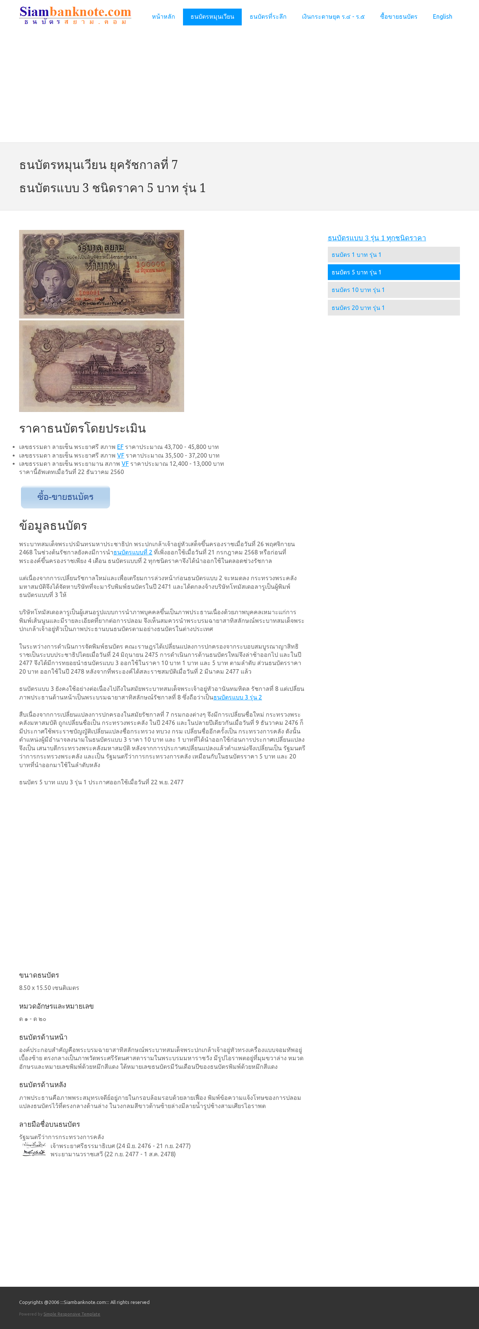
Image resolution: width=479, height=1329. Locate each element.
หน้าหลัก (163, 16)
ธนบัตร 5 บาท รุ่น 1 (357, 272)
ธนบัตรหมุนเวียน (212, 16)
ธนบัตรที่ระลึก (268, 16)
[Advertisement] (239, 85)
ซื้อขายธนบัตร (399, 16)
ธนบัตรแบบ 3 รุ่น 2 (237, 697)
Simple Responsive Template (71, 1314)
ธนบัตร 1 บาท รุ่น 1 (357, 254)
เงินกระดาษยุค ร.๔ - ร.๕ (333, 16)
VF (120, 455)
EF (120, 446)
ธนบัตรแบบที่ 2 (132, 552)
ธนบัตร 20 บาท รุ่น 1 (358, 307)
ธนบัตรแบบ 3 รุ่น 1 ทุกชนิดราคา (377, 238)
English (442, 16)
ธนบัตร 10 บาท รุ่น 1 (358, 289)
